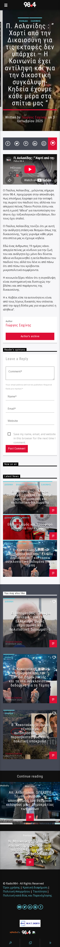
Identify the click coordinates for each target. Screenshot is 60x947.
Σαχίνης (36, 20)
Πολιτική (33, 484)
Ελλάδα (23, 20)
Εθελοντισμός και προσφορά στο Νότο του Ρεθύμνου (30, 526)
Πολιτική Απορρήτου (16, 891)
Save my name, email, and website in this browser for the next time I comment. (35, 434)
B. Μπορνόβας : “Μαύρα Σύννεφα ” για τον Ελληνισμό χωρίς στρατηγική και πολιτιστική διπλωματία (30, 497)
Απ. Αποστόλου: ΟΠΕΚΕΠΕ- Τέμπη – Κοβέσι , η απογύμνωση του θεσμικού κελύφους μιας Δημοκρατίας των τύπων (30, 800)
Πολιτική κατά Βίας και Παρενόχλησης (27, 895)
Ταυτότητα (40, 891)
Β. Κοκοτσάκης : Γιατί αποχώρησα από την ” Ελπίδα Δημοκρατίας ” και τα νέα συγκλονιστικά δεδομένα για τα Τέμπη (30, 557)
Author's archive (30, 336)
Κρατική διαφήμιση (35, 887)
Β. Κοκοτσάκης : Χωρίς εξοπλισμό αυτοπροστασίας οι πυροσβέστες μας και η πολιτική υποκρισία (30, 733)
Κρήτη (25, 517)
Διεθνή (8, 484)
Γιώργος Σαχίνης (34, 117)
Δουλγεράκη (11, 517)
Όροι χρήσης (11, 887)
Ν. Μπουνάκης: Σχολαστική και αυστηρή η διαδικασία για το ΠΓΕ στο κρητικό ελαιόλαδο (31, 847)
